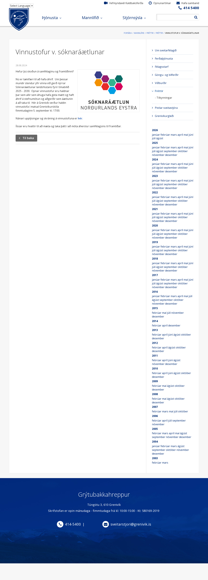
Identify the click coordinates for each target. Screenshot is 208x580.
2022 (155, 192)
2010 (155, 368)
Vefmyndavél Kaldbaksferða (126, 3)
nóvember (158, 155)
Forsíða (128, 33)
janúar (156, 134)
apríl (180, 134)
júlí (154, 138)
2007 (155, 407)
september (171, 151)
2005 (155, 429)
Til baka (28, 138)
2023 (155, 176)
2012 (155, 343)
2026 (155, 130)
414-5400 (73, 524)
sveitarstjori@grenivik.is (130, 524)
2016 (155, 292)
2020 (155, 225)
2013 (155, 330)
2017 (155, 275)
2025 (155, 143)
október (183, 151)
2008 (155, 394)
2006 (155, 416)
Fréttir (150, 33)
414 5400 (191, 7)
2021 (155, 209)
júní (191, 134)
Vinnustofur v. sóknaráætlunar (182, 33)
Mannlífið (139, 33)
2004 (155, 441)
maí (186, 134)
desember (171, 155)
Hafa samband (190, 3)
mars (174, 134)
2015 (155, 308)
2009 (155, 381)
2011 (155, 355)
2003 (155, 458)
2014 (155, 321)
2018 (155, 258)
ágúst (159, 138)
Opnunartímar (162, 3)
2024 (155, 159)
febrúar (166, 134)
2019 (155, 242)
